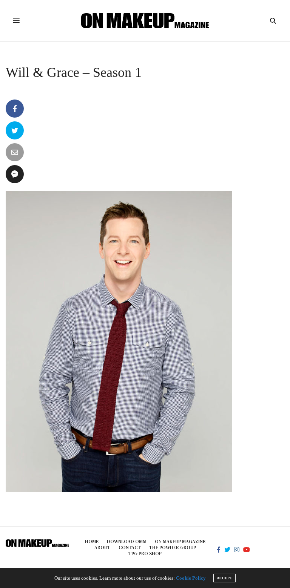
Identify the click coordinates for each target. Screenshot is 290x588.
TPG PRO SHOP (145, 553)
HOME (92, 541)
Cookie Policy (191, 578)
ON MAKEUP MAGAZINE (180, 541)
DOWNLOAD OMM (127, 541)
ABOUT (102, 547)
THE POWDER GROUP (172, 547)
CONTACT (130, 547)
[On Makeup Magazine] (145, 20)
